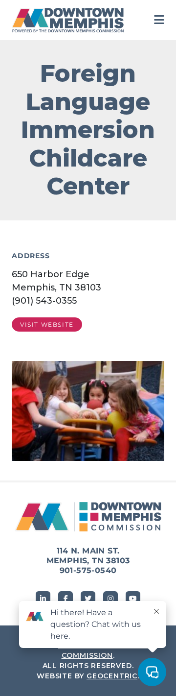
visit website (47, 324)
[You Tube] (133, 598)
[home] (70, 20)
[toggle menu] (159, 20)
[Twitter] (88, 598)
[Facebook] (65, 598)
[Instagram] (110, 598)
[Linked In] (43, 598)
